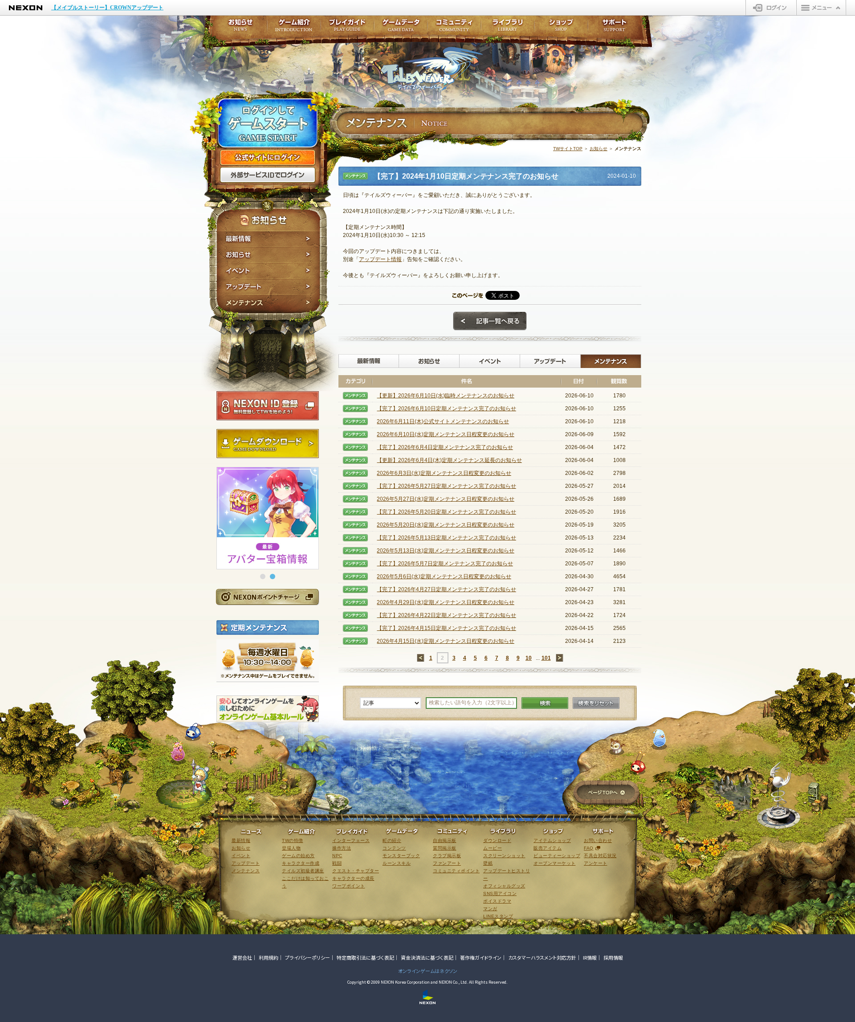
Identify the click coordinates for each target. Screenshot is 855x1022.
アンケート (595, 863)
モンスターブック (401, 855)
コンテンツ (394, 848)
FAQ (589, 848)
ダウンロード (497, 840)
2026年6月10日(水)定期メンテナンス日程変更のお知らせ (445, 434)
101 (546, 658)
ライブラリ (507, 28)
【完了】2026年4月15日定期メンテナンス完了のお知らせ (446, 628)
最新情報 (268, 239)
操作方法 (341, 848)
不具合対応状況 (600, 855)
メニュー (821, 7)
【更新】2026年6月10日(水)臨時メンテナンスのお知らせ (445, 395)
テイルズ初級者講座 (303, 870)
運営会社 (242, 957)
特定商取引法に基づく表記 (365, 957)
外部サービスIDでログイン (268, 175)
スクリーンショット (504, 855)
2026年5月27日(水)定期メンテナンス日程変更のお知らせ (445, 499)
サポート (614, 28)
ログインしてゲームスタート (267, 123)
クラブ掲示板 (447, 855)
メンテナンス (268, 304)
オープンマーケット (554, 863)
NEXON (25, 8)
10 (528, 658)
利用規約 (268, 957)
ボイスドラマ (497, 901)
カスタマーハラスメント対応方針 (542, 957)
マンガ (490, 908)
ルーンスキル (397, 863)
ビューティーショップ (556, 855)
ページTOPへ (606, 793)
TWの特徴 (292, 840)
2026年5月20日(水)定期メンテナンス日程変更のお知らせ (445, 525)
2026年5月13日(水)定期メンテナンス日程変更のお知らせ (445, 551)
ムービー (492, 848)
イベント (268, 271)
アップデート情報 (380, 259)
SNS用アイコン (500, 893)
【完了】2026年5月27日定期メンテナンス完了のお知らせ (446, 486)
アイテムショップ (552, 840)
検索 (544, 703)
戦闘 (337, 863)
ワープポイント (348, 885)
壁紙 (488, 863)
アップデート (268, 287)
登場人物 (291, 848)
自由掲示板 (444, 840)
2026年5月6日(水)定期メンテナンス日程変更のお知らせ (444, 576)
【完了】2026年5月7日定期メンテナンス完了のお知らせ (445, 563)
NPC (337, 855)
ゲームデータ (401, 28)
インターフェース (351, 840)
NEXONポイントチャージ (267, 597)
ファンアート (447, 863)
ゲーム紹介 (294, 28)
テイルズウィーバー (432, 68)
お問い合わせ (598, 840)
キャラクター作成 (300, 863)
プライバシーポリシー (307, 957)
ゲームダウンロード (267, 443)
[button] (262, 576)
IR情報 (590, 957)
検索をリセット (596, 703)
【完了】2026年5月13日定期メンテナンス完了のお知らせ (446, 538)
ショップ (561, 28)
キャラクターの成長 (353, 878)
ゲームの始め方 (298, 855)
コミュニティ (454, 28)
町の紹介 (392, 840)
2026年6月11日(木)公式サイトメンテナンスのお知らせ (443, 421)
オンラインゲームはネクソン (427, 970)
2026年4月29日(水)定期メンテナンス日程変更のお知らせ (445, 602)
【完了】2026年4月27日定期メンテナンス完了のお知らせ (446, 589)
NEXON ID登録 (267, 406)
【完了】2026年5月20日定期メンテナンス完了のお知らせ (446, 512)
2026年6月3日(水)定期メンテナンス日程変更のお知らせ (444, 473)
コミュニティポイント (456, 870)
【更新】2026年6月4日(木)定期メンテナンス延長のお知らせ (449, 460)
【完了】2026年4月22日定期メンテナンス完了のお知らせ (446, 615)
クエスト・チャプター (355, 870)
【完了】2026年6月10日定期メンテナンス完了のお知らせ (446, 408)
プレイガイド (347, 28)
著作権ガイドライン (480, 957)
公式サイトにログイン (268, 158)
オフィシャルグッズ (504, 885)
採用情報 (613, 957)
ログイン (771, 7)
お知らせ (268, 255)
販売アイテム (547, 848)
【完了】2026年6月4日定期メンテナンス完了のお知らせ (445, 447)
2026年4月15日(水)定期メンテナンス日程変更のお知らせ (445, 641)
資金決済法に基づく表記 (427, 957)
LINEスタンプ (498, 916)
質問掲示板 (444, 848)
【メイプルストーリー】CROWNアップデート (107, 7)
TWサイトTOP (567, 148)
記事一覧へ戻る (490, 321)
